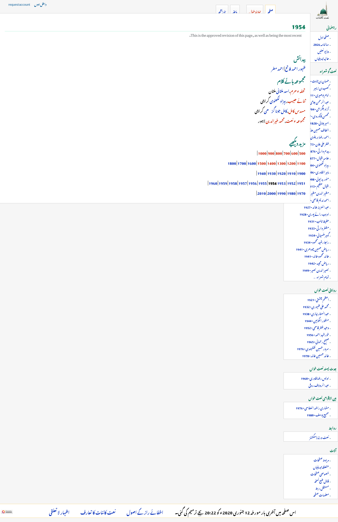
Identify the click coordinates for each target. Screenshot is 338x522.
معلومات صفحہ (321, 494)
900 (271, 152)
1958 (233, 182)
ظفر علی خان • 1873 (318, 143)
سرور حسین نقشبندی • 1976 (313, 348)
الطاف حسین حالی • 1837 (314, 129)
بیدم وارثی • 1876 (319, 150)
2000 (271, 192)
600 (294, 152)
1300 (281, 162)
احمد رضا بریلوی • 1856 (315, 136)
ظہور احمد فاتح (295, 68)
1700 (242, 162)
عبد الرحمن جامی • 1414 (315, 101)
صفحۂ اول (323, 37)
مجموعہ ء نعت (295, 120)
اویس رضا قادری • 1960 (315, 378)
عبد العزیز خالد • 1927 (316, 206)
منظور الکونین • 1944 (317, 320)
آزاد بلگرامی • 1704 (318, 108)
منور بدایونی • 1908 (318, 178)
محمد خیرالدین (275, 120)
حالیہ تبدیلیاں (322, 58)
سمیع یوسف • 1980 (318, 414)
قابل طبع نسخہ (321, 480)
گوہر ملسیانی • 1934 (318, 234)
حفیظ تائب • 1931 (318, 220)
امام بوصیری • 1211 (318, 94)
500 (302, 152)
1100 (301, 162)
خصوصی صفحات (319, 473)
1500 (261, 162)
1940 (261, 172)
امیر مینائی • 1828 (319, 122)
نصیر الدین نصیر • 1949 (315, 269)
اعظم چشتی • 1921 (318, 299)
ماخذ (235, 11)
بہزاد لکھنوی (278, 100)
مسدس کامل (296, 110)
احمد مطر (277, 68)
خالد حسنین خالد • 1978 (315, 355)
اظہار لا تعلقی (59, 511)
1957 (242, 182)
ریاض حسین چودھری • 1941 (312, 248)
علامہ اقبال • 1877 (318, 157)
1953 (281, 182)
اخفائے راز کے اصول (145, 511)
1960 (213, 182)
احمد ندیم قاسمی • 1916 (316, 199)
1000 (262, 152)
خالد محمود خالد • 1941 (316, 255)
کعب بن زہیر (321, 87)
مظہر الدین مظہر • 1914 (315, 192)
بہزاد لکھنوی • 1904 (318, 164)
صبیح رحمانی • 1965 (318, 341)
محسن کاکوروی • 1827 (316, 115)
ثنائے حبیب (296, 100)
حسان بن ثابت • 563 (317, 80)
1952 (291, 182)
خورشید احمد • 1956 (317, 334)
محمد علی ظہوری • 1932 (316, 306)
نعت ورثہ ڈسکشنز (319, 437)
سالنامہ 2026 (321, 44)
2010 (261, 192)
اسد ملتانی (282, 90)
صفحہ (270, 11)
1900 (301, 172)
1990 (281, 192)
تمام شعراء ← (321, 276)
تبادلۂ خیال (254, 11)
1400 (271, 162)
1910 (291, 172)
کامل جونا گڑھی (275, 110)
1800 (232, 162)
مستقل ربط (322, 487)
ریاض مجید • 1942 (318, 262)
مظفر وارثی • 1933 (318, 227)
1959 (223, 182)
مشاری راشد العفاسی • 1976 (312, 407)
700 (286, 152)
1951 (301, 182)
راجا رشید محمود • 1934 (316, 241)
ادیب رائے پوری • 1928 (314, 213)
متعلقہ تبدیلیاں (321, 466)
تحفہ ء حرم (297, 90)
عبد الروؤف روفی (319, 385)
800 (279, 152)
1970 (301, 192)
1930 (271, 172)
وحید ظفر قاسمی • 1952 (316, 327)
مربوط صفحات (321, 459)
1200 (291, 162)
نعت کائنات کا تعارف (98, 511)
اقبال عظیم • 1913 (318, 185)
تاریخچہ (222, 11)
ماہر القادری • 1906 (318, 171)
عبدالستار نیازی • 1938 (315, 313)
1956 (252, 182)
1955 (262, 182)
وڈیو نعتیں (323, 51)
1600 (251, 162)
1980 (291, 192)
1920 (281, 172)
